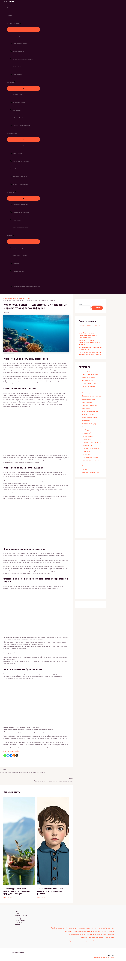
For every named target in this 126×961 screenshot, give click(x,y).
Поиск (80, 304)
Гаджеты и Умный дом (20, 146)
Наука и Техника (12, 133)
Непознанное (11, 192)
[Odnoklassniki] (13, 755)
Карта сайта (110, 955)
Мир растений (17, 110)
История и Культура (13, 23)
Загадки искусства (18, 51)
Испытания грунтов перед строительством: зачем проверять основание (89, 342)
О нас (8, 8)
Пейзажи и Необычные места (22, 118)
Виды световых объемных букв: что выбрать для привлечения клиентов (91, 941)
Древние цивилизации (20, 43)
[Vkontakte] (10, 755)
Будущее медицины (19, 248)
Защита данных (17, 153)
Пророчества (17, 220)
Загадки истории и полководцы (23, 59)
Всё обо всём (8, 1)
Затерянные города (19, 102)
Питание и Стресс (18, 271)
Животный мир (17, 94)
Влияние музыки (18, 36)
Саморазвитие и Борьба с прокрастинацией (26, 286)
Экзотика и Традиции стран (21, 125)
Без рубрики (86, 371)
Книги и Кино (17, 67)
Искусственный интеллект (21, 161)
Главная (9, 15)
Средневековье (17, 74)
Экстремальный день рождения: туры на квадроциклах (96, 938)
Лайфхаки (16, 263)
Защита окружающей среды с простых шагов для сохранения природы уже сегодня (16, 891)
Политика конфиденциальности (104, 958)
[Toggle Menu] (23, 29)
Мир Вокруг (10, 82)
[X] (16, 755)
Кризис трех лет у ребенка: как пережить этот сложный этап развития (50, 891)
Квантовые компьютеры (20, 176)
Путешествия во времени (20, 228)
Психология (16, 279)
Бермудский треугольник (21, 204)
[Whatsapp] (4, 755)
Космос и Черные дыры (20, 184)
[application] (20, 23)
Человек (9, 235)
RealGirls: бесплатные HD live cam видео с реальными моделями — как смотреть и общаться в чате (90, 328)
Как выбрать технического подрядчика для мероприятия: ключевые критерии (88, 335)
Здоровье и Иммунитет (20, 255)
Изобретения (17, 169)
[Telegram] (7, 755)
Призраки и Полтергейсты (21, 212)
